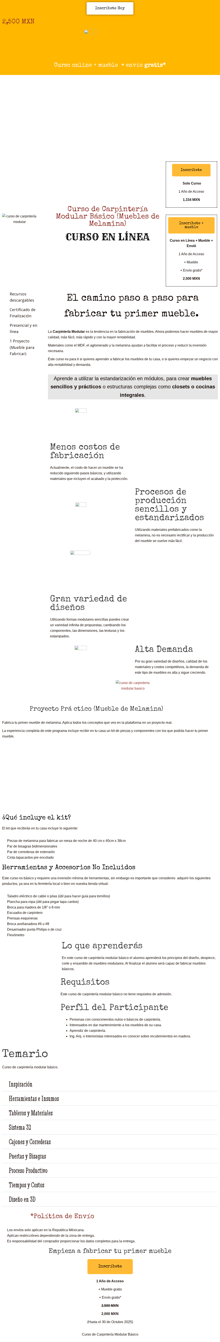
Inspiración (20, 1084)
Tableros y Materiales (31, 1112)
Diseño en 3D (22, 1199)
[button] (110, 1084)
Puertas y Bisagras (27, 1156)
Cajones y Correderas (30, 1141)
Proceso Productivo (28, 1170)
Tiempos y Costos (26, 1184)
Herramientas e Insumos (34, 1098)
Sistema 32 (20, 1127)
